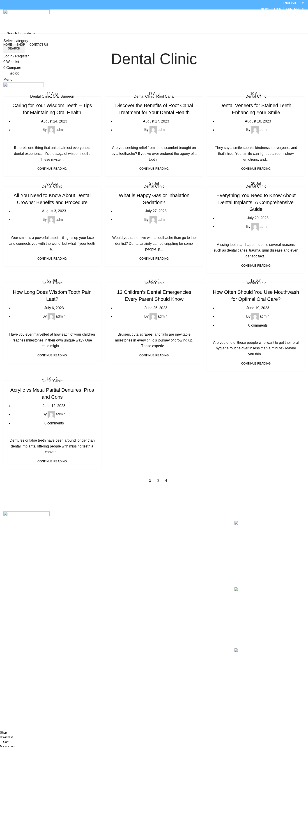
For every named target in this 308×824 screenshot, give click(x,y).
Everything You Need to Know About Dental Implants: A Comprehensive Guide (256, 202)
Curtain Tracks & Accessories (180, 540)
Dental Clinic (40, 96)
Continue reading (52, 168)
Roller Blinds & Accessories (179, 565)
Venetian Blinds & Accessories (181, 549)
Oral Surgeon (63, 96)
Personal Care (92, 565)
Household (89, 532)
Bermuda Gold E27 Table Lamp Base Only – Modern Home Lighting (278, 595)
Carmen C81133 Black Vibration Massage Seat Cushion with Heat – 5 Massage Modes (278, 528)
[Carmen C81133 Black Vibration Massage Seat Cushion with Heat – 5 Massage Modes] (241, 550)
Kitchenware (90, 540)
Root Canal (165, 96)
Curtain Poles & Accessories (180, 532)
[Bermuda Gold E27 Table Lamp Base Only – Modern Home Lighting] (241, 614)
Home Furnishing (94, 523)
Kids (84, 574)
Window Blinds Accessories (179, 557)
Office (85, 557)
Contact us (166, 582)
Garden (86, 582)
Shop (161, 523)
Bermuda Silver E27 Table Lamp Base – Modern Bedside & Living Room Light (278, 656)
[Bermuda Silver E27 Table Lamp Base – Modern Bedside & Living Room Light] (241, 678)
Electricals (88, 549)
